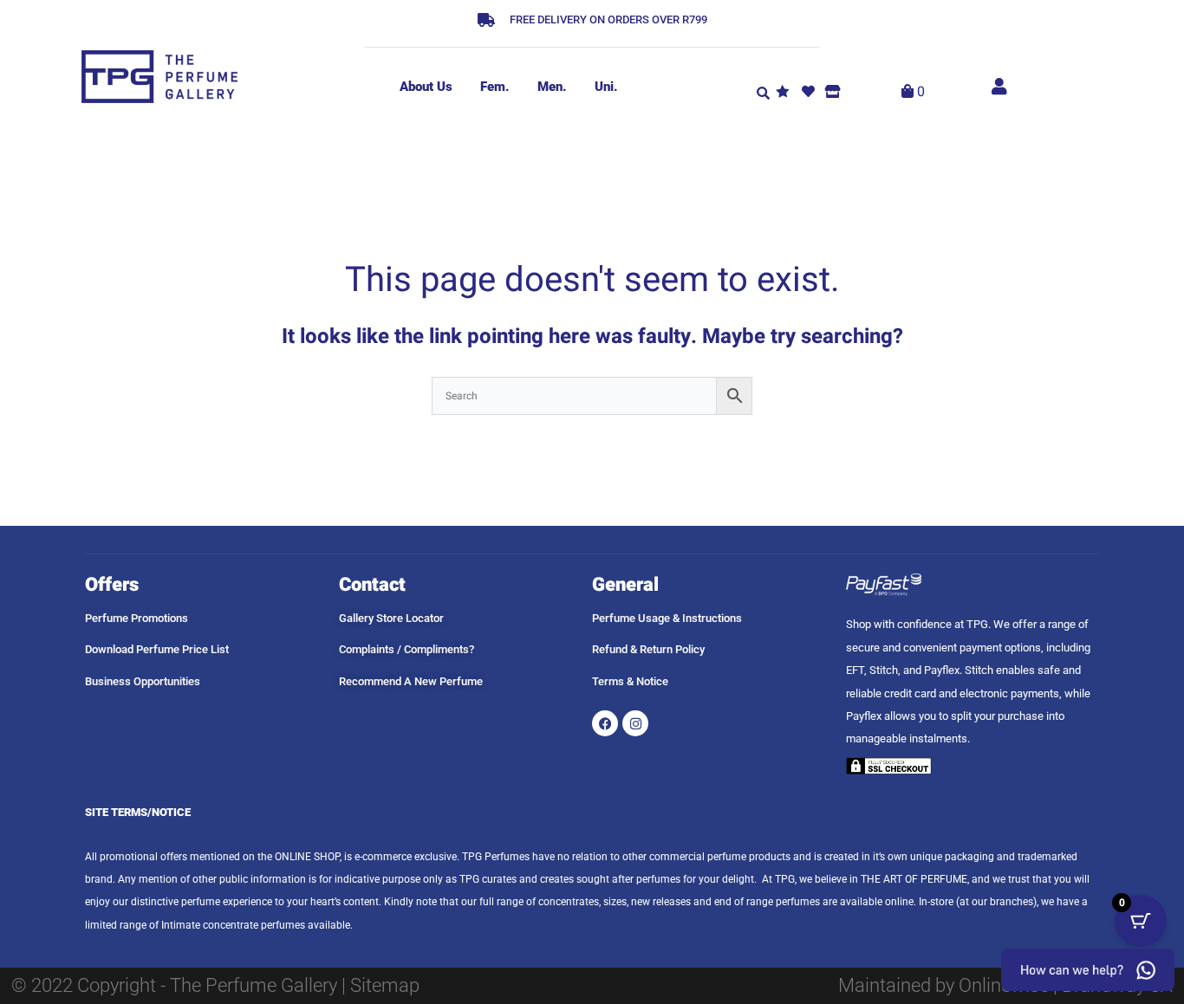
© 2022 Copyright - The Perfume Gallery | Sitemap (215, 985)
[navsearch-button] (762, 92)
